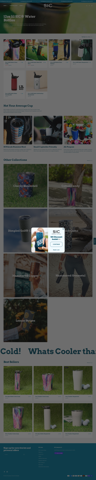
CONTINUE (56, 244)
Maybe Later (56, 249)
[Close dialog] (63, 229)
